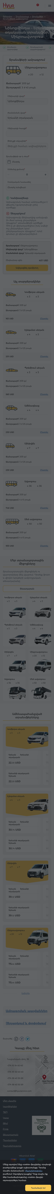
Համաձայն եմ (38, 1188)
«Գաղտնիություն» (33, 1171)
